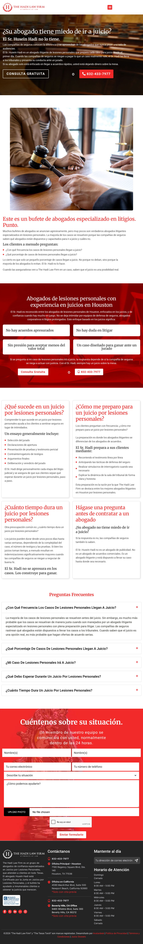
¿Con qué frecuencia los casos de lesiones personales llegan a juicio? (61, 607)
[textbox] (69, 775)
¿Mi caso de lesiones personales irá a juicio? (41, 662)
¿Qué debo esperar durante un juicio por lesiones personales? (53, 676)
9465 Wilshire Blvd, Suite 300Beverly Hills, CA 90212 (67, 911)
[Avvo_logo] (20, 912)
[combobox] (71, 775)
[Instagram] (25, 912)
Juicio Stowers (78, 936)
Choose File (13, 812)
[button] (110, 7)
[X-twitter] (10, 912)
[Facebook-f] (5, 912)
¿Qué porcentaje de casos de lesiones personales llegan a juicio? (57, 648)
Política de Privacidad (116, 933)
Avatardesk (98, 933)
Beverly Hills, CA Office (64, 905)
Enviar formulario (71, 834)
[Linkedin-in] (15, 912)
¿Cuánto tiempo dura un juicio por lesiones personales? (49, 690)
